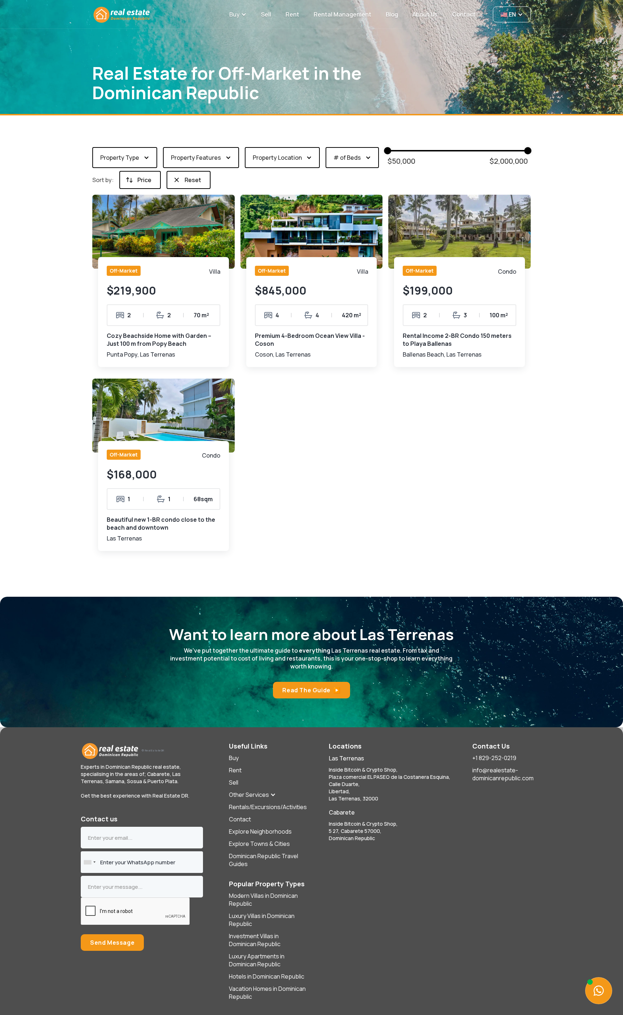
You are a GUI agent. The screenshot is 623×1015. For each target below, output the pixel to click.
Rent (235, 770)
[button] (238, 14)
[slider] (527, 150)
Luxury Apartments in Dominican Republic (256, 960)
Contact (240, 819)
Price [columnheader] (144, 180)
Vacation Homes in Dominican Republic (267, 993)
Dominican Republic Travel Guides (263, 860)
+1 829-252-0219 (494, 758)
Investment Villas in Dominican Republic (254, 940)
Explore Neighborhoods (260, 831)
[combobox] (89, 862)
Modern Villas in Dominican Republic (263, 900)
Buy (234, 758)
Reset (193, 180)
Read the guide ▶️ (311, 690)
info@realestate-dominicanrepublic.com (503, 774)
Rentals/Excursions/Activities (268, 807)
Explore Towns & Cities (259, 844)
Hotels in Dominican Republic (266, 976)
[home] (156, 14)
